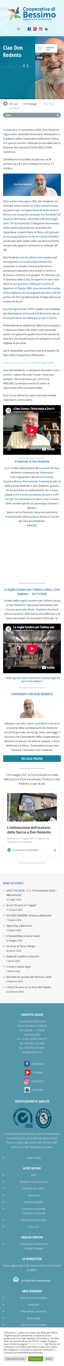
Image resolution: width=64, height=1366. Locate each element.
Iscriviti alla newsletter (36, 1280)
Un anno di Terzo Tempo (20, 946)
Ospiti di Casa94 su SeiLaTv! (22, 956)
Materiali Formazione (33, 1325)
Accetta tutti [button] (35, 1358)
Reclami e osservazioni (33, 1181)
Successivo (27, 66)
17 (40, 48)
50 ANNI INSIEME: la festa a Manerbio (29, 915)
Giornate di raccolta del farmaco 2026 (29, 977)
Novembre (50, 47)
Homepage (30, 104)
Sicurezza (33, 1195)
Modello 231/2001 (34, 1188)
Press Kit (33, 1226)
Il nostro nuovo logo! (18, 966)
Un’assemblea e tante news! (23, 936)
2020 (48, 50)
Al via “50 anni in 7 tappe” (21, 905)
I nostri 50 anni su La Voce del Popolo (28, 987)
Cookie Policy (36, 1344)
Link (33, 1175)
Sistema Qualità (33, 1202)
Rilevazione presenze (33, 1311)
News (40, 58)
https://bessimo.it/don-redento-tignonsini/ (28, 362)
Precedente (23, 66)
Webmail (33, 1304)
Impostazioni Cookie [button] (15, 1358)
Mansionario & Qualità (33, 1298)
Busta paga (33, 1318)
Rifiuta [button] (49, 1358)
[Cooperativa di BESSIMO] (32, 19)
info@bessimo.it (32, 1052)
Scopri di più (33, 1157)
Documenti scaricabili (33, 1220)
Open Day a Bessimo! (19, 925)
